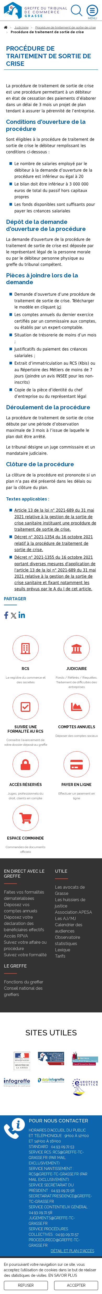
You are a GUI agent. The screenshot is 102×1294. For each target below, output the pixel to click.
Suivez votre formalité (25, 954)
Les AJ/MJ (65, 918)
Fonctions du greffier (23, 982)
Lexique (62, 949)
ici (59, 307)
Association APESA (73, 912)
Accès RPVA (16, 936)
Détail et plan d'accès (72, 1251)
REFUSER (26, 1285)
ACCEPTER (76, 1285)
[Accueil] (6, 27)
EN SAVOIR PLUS (62, 1275)
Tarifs (60, 956)
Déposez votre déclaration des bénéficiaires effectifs (24, 923)
